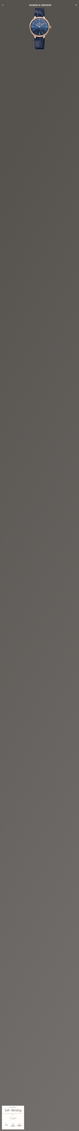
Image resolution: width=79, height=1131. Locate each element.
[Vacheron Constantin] (39, 5)
